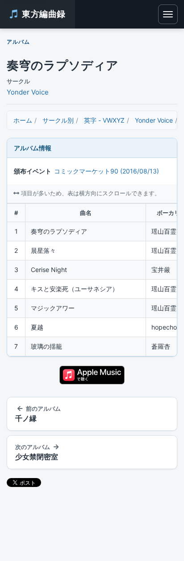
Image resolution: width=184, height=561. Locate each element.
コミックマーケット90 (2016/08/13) (106, 171)
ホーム (22, 120)
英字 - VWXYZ (104, 120)
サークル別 (58, 120)
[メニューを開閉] (168, 14)
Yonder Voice (28, 92)
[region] (92, 280)
